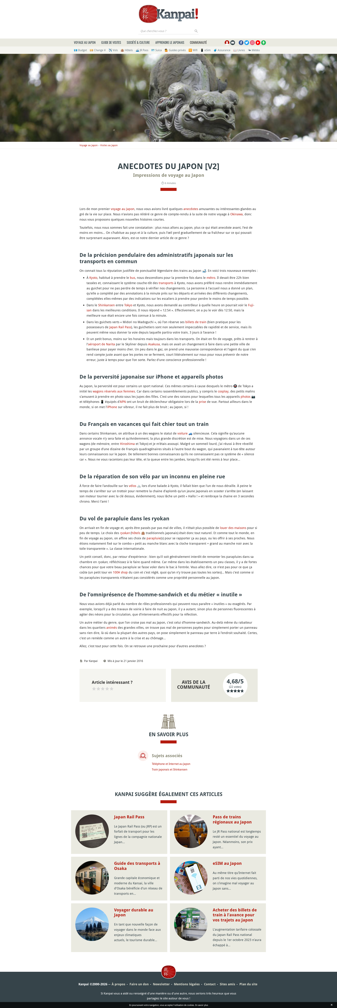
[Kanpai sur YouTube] (258, 42)
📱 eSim (205, 50)
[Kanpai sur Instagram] (252, 42)
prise (202, 402)
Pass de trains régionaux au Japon (232, 819)
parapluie (154, 538)
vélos (132, 486)
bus (132, 277)
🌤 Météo (254, 50)
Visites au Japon (109, 145)
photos (245, 396)
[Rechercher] (196, 31)
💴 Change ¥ (98, 50)
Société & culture (138, 42)
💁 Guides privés (175, 50)
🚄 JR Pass (142, 50)
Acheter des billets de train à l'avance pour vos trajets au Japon (235, 915)
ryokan (125, 533)
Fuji (250, 305)
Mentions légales (187, 984)
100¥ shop (120, 572)
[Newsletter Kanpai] (232, 42)
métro (211, 277)
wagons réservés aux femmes (114, 391)
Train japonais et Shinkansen (169, 769)
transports (166, 283)
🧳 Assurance (221, 50)
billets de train (195, 322)
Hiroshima (127, 444)
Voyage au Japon (85, 42)
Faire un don (139, 984)
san (89, 310)
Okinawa (236, 214)
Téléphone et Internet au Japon (171, 764)
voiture (182, 433)
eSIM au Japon (227, 863)
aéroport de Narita (101, 344)
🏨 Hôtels (127, 50)
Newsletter (161, 984)
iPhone (112, 407)
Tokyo (128, 305)
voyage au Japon (122, 209)
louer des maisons (233, 528)
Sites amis (227, 984)
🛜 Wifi (193, 50)
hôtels (135, 533)
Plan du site (248, 984)
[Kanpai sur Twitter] (246, 42)
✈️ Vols (113, 50)
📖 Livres (239, 50)
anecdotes (190, 209)
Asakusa (154, 344)
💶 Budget (80, 50)
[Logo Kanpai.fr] (168, 14)
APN (123, 402)
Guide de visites (111, 42)
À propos (118, 984)
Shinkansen (106, 305)
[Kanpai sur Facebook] (241, 42)
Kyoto (93, 277)
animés (111, 627)
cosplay (223, 391)
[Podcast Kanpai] (263, 42)
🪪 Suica (156, 50)
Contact (210, 984)
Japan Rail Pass (120, 327)
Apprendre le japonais (169, 42)
